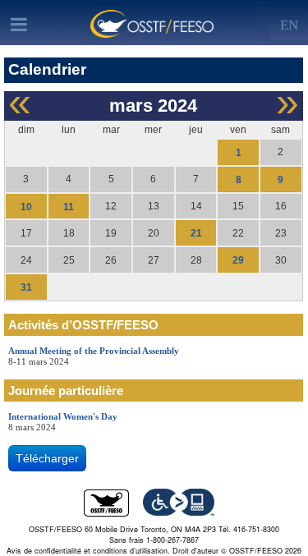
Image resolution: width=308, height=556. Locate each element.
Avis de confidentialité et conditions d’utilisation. (88, 550)
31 (26, 287)
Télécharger (47, 458)
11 (68, 206)
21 (196, 233)
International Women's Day (62, 416)
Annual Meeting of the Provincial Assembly (93, 351)
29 (238, 260)
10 (26, 206)
